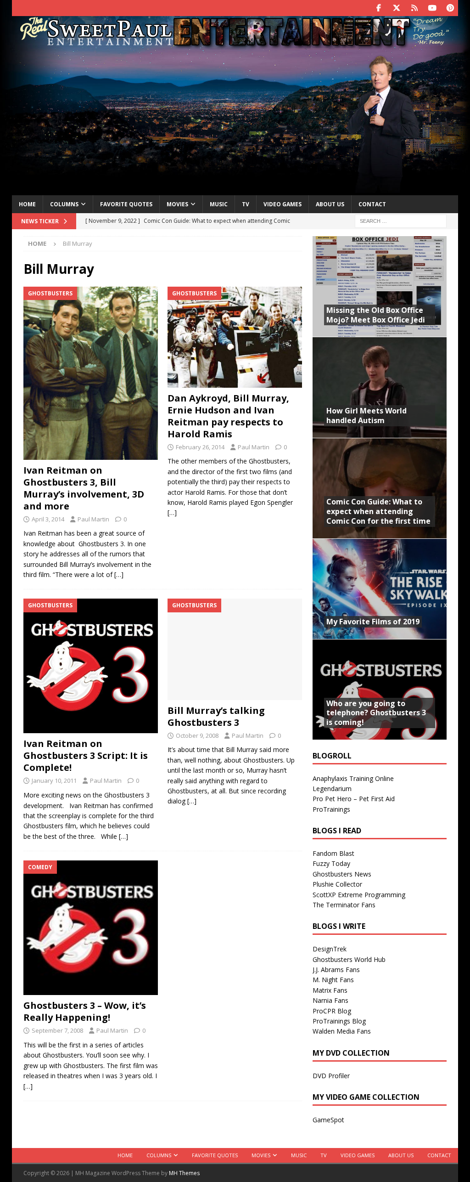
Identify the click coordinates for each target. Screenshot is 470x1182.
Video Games (282, 204)
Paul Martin (93, 519)
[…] (118, 574)
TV (245, 204)
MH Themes (184, 1173)
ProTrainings (331, 809)
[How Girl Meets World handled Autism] (380, 387)
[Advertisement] (235, 121)
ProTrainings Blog (339, 1021)
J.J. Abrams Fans (336, 969)
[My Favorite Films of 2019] (380, 588)
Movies (177, 204)
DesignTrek (330, 948)
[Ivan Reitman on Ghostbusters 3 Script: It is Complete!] (90, 666)
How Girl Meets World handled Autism (366, 415)
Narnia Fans (330, 1000)
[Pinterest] (450, 8)
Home (27, 204)
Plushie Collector (337, 884)
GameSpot (328, 1119)
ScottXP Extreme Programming (359, 894)
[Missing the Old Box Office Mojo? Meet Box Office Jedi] (380, 286)
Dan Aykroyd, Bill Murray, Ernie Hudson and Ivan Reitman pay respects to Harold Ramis (228, 416)
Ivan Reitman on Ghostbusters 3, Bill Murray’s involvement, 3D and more (83, 488)
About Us (330, 204)
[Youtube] (432, 8)
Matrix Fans (330, 990)
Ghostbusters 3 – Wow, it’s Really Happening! (84, 1011)
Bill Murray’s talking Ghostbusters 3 (216, 716)
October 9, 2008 (197, 735)
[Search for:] (401, 220)
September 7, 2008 (57, 1030)
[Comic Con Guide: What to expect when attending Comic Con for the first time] (380, 488)
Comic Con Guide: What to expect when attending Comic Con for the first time (378, 511)
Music (219, 204)
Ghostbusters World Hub (349, 959)
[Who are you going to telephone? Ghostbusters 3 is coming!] (380, 689)
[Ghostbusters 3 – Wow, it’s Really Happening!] (90, 927)
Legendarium (332, 788)
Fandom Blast (333, 853)
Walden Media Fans (342, 1031)
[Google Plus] (414, 8)
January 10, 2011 (54, 780)
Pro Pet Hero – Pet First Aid (354, 798)
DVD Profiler (331, 1075)
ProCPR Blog (332, 1011)
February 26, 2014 (200, 447)
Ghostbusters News (342, 874)
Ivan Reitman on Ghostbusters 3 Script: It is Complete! (85, 755)
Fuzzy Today (331, 863)
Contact (372, 204)
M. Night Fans (333, 979)
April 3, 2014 (48, 519)
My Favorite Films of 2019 (373, 621)
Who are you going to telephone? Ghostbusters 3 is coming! (376, 713)
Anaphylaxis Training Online (353, 778)
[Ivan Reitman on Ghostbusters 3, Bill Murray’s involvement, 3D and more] (90, 373)
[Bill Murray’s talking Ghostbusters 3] (235, 649)
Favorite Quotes (126, 204)
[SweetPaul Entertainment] (235, 44)
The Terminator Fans (344, 904)
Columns (64, 204)
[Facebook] (378, 8)
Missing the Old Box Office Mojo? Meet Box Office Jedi (375, 315)
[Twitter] (396, 8)
